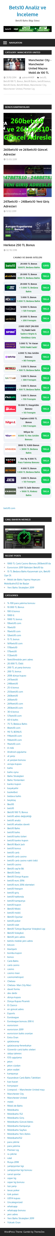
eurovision (12, 1025)
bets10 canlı (13, 852)
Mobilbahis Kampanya (18, 1125)
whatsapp (12, 1206)
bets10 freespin (15, 888)
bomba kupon (14, 953)
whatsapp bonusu (16, 1210)
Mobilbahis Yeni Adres (18, 1133)
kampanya (12, 1073)
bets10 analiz (14, 820)
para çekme (13, 1142)
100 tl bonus (13, 611)
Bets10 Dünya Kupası (17, 876)
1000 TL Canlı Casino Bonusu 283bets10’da (29, 563)
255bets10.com (15, 691)
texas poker (13, 1190)
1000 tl (10, 615)
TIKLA (46, 276)
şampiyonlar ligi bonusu (19, 1170)
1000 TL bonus (14, 619)
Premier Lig (29, 88)
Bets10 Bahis (30, 81)
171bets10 (12, 651)
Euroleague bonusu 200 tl (20, 1021)
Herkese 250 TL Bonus (19, 245)
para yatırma (13, 1146)
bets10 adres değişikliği (19, 816)
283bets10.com (15, 707)
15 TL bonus (13, 639)
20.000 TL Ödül (15, 663)
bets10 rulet (13, 924)
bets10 (43, 77)
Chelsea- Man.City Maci (19, 985)
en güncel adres (15, 1009)
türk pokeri (12, 1194)
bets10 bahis (13, 832)
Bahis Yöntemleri (16, 780)
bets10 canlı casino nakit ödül (22, 860)
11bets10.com (13, 631)
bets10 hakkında (15, 896)
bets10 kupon (14, 904)
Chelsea (11, 981)
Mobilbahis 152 (15, 1113)
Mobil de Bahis (15, 1105)
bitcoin (11, 944)
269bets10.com (15, 703)
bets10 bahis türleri (17, 836)
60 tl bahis (12, 719)
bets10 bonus (44, 81)
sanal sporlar (14, 1174)
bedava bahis (14, 796)
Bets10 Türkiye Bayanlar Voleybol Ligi (26, 928)
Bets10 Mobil (23, 85)
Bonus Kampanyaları (17, 107)
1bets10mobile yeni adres (20, 659)
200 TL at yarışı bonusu (19, 667)
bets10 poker (13, 920)
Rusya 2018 (13, 1162)
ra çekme (12, 1154)
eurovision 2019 (15, 1029)
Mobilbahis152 (14, 1137)
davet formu (13, 989)
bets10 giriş (13, 892)
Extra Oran (12, 1037)
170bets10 (12, 647)
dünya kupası (14, 997)
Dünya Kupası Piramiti (18, 1001)
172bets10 (12, 655)
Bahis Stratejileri (15, 776)
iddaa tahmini (14, 1053)
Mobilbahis (13, 1109)
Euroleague (13, 1017)
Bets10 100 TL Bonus (13, 81)
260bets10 (12, 695)
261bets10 (12, 699)
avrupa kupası (14, 764)
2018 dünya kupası (16, 675)
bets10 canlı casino (17, 856)
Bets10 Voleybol (15, 932)
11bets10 (11, 627)
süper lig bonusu (15, 1182)
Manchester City (38, 85)
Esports (11, 1013)
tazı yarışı (11, 1186)
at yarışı (11, 756)
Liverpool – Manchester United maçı (26, 1089)
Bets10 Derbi (10, 85)
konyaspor (12, 1085)
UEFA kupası (13, 1198)
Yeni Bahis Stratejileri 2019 (20, 587)
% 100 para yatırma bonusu (21, 603)
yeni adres (12, 1214)
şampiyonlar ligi (15, 1166)
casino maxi (13, 973)
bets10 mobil (13, 912)
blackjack (12, 949)
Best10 (10, 804)
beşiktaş (11, 800)
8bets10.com (13, 727)
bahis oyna (12, 772)
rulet (9, 1158)
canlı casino (13, 965)
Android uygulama (16, 751)
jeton (10, 1061)
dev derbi (12, 993)
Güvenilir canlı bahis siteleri (21, 1049)
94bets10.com (14, 735)
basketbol (12, 792)
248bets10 (12, 683)
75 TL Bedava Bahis (17, 723)
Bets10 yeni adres (16, 936)
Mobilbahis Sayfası (17, 1129)
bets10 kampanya (16, 900)
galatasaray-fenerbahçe (19, 1045)
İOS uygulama (14, 1057)
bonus (10, 957)
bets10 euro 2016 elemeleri (21, 884)
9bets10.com (13, 743)
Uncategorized (14, 1202)
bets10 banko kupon (17, 840)
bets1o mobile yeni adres (20, 940)
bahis (10, 768)
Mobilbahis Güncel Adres (20, 1121)
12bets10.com (14, 635)
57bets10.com (14, 715)
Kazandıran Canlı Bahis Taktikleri (24, 1077)
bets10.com (9, 508)
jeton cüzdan (13, 1065)
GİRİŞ (46, 265)
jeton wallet (13, 1069)
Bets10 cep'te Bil (15, 868)
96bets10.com (14, 739)
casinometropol (15, 977)
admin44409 (28, 77)
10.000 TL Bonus (15, 607)
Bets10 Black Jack (16, 844)
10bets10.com (14, 623)
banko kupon (14, 784)
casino (10, 969)
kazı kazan (12, 1081)
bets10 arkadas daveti (18, 824)
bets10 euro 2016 (15, 880)
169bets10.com (14, 643)
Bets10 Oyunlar (15, 916)
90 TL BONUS (14, 731)
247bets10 (12, 679)
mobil (10, 1101)
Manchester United (13, 88)
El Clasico (12, 1005)
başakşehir (12, 788)
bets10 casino (14, 864)
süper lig (11, 1178)
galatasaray (13, 1041)
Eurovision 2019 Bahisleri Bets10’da (25, 567)
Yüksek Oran (13, 1222)
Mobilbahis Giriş (15, 1117)
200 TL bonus (14, 671)
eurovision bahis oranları (20, 1033)
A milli (10, 747)
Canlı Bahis (12, 961)
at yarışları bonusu (16, 760)
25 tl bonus (13, 687)
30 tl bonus (13, 711)
